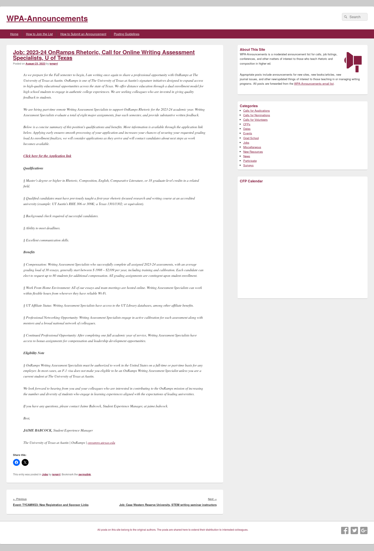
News (246, 156)
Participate (250, 161)
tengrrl (54, 63)
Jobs (45, 474)
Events (247, 133)
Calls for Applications (256, 110)
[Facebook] (344, 530)
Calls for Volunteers (255, 120)
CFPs (246, 124)
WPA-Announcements (47, 18)
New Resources (253, 152)
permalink (85, 474)
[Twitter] (354, 530)
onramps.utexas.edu (101, 442)
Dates (247, 129)
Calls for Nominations (256, 115)
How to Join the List (39, 34)
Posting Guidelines (126, 34)
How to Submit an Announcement (83, 34)
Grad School (251, 138)
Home (14, 34)
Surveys (248, 165)
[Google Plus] (364, 530)
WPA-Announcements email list (314, 83)
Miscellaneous (252, 147)
